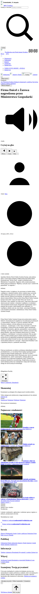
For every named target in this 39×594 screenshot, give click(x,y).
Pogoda (11, 535)
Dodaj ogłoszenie (13, 543)
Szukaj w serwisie (6, 7)
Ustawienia (27, 581)
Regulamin (15, 552)
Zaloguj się (4, 397)
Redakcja (28, 560)
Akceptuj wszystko (6, 581)
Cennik (34, 543)
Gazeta (9, 560)
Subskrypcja (13, 544)
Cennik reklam (5, 562)
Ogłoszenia (4, 543)
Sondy (15, 533)
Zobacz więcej (6, 502)
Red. (6, 194)
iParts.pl (3, 533)
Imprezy (20, 543)
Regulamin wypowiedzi (19, 560)
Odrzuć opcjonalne (18, 581)
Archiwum (4, 560)
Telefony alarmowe (6, 552)
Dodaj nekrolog (5, 544)
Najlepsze (16, 400)
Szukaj (3, 47)
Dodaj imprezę (27, 543)
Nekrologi (30, 533)
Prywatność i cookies (25, 552)
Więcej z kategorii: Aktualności (10, 382)
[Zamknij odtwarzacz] (18, 154)
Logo (32, 560)
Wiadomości (9, 533)
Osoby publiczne (22, 533)
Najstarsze (10, 400)
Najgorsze (23, 400)
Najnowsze (4, 400)
